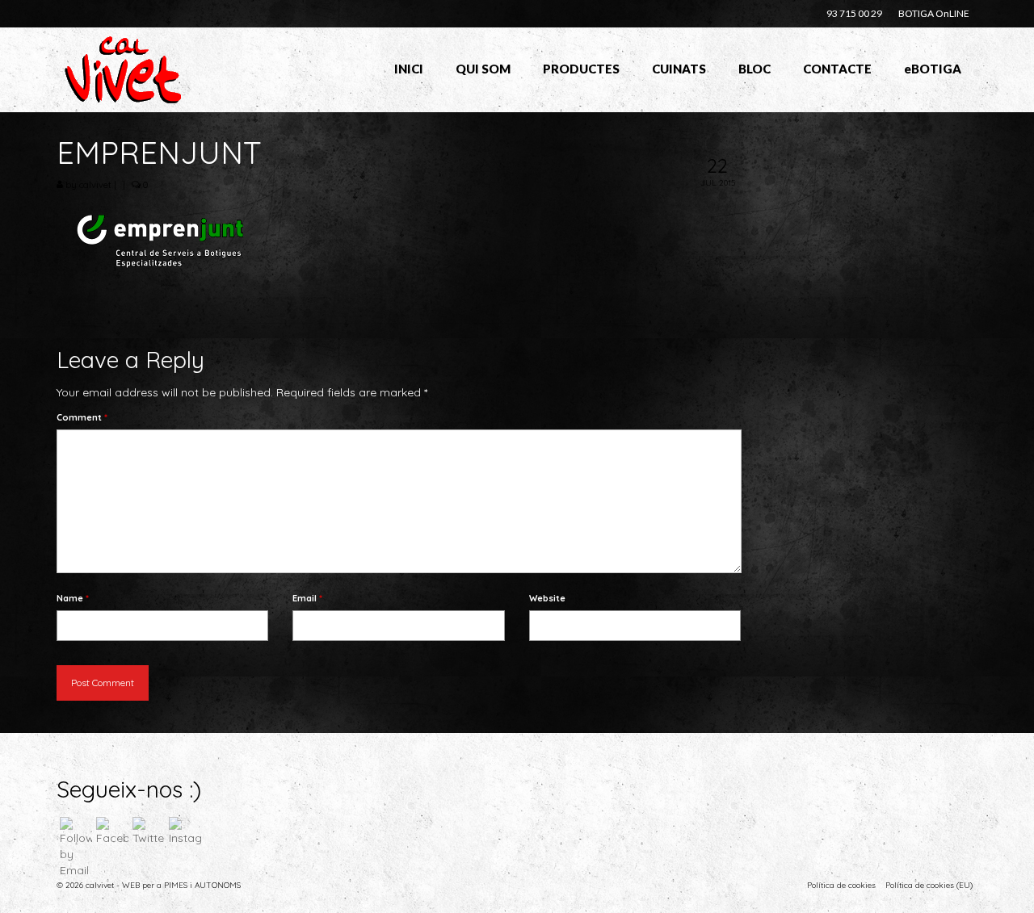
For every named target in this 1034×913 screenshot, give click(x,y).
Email (307, 598)
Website (547, 598)
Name (73, 598)
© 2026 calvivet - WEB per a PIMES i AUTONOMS (149, 885)
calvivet (95, 185)
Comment (82, 417)
